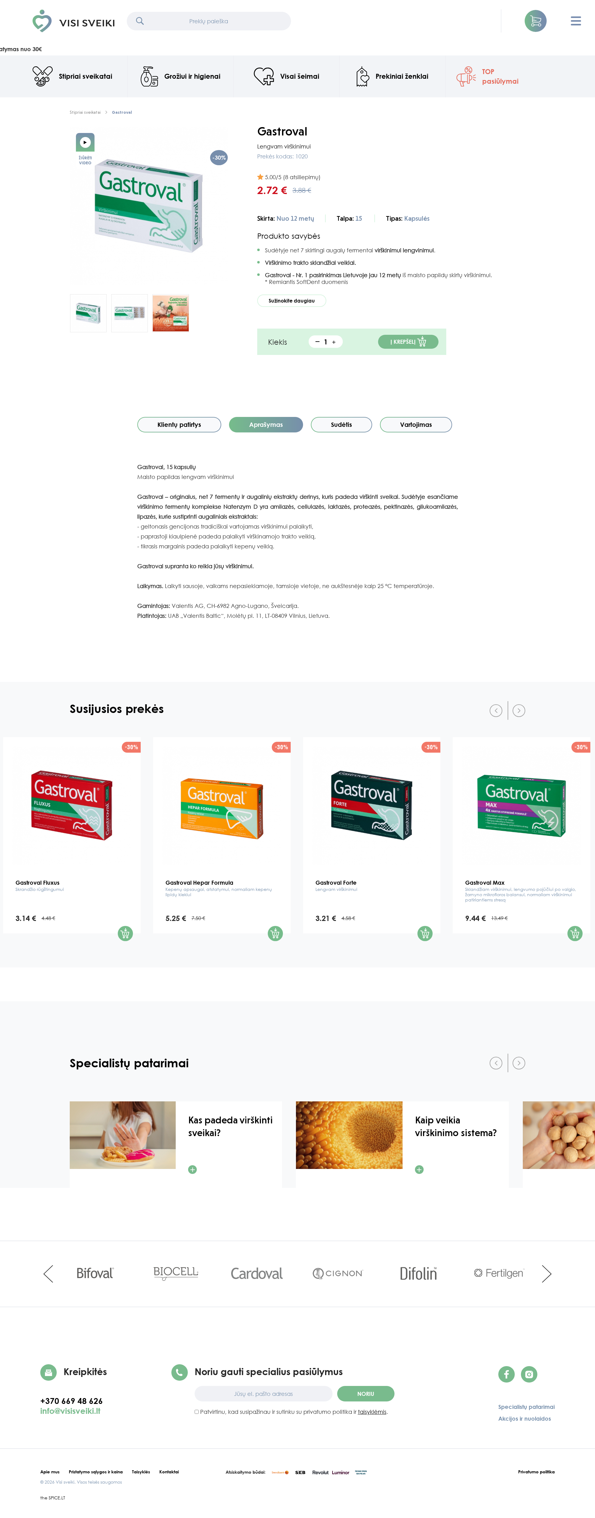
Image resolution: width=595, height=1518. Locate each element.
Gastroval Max (520, 890)
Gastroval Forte (336, 885)
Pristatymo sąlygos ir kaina (96, 1471)
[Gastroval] (149, 206)
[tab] (179, 424)
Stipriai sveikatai (85, 112)
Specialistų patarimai (526, 1406)
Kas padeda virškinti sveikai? (230, 1126)
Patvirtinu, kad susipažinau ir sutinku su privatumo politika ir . (293, 1411)
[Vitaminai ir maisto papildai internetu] (73, 21)
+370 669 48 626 (74, 1401)
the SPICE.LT (52, 1497)
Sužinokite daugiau (292, 301)
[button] (536, 21)
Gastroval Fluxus (39, 885)
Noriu (365, 1393)
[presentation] (496, 710)
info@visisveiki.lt (70, 1411)
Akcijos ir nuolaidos (524, 1418)
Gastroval (122, 112)
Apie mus (50, 1471)
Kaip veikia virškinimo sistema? (456, 1126)
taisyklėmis (372, 1411)
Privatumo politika (536, 1471)
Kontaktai (169, 1471)
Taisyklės (141, 1471)
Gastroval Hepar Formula (218, 888)
